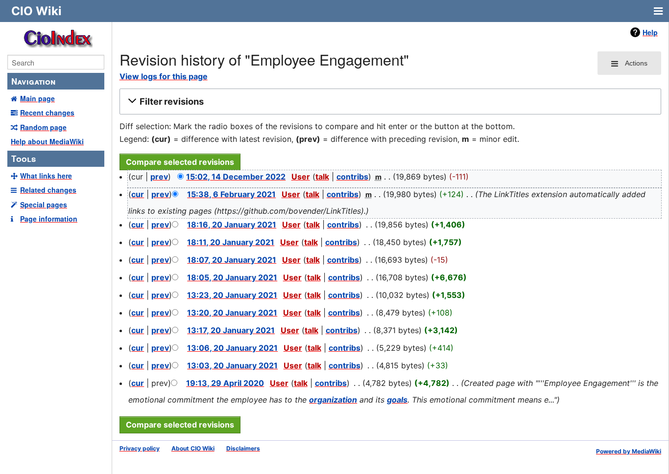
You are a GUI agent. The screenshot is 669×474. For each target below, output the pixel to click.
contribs (352, 176)
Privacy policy (139, 448)
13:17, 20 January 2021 (231, 330)
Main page (37, 98)
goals (397, 400)
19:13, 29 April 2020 (225, 383)
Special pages (43, 204)
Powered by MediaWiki (628, 451)
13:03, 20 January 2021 (232, 365)
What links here (46, 176)
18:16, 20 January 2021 (231, 224)
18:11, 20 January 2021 (230, 242)
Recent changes (47, 112)
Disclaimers (243, 448)
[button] (388, 101)
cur (137, 194)
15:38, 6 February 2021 (231, 194)
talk (322, 176)
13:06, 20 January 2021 (232, 348)
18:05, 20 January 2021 (232, 277)
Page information (48, 219)
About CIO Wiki (193, 448)
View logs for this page (163, 76)
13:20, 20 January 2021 (232, 312)
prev (159, 176)
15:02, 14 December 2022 (236, 176)
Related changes (48, 190)
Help (650, 32)
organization (333, 400)
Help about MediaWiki (47, 141)
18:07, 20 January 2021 (231, 260)
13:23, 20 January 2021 (232, 295)
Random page (43, 127)
